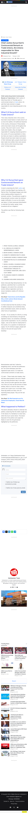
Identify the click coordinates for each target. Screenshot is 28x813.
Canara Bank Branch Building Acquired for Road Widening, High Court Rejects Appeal (17, 696)
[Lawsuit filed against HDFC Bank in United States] (5, 731)
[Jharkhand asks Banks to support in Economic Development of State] (5, 717)
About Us (12, 801)
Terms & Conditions (19, 801)
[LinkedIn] (9, 532)
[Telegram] (15, 532)
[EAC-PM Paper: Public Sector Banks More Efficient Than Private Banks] (5, 753)
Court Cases (9, 37)
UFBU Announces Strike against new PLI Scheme (7, 657)
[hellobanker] (9, 2)
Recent (14, 681)
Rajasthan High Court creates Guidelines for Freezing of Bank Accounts (13, 602)
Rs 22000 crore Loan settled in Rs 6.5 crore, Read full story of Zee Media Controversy (18, 723)
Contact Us (6, 801)
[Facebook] (3, 532)
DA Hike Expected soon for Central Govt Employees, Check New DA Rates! (12, 400)
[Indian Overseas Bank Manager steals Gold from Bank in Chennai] (21, 666)
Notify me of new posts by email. (15, 488)
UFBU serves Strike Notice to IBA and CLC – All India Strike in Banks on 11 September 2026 (18, 746)
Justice (20, 188)
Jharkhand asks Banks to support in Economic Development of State (16, 716)
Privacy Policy (14, 803)
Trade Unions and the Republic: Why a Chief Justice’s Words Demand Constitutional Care (13, 299)
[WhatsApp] (12, 532)
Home (3, 37)
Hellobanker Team (7, 56)
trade (16, 102)
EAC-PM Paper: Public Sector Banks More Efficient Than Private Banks (17, 753)
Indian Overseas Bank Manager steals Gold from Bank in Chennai (20, 672)
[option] (14, 598)
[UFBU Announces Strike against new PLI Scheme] (7, 650)
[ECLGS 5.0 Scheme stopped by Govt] (5, 710)
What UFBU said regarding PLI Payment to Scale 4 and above (20, 657)
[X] (6, 532)
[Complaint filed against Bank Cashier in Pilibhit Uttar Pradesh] (5, 703)
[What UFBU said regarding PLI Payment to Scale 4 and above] (21, 650)
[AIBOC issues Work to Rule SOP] (7, 666)
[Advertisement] (14, 21)
